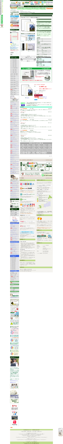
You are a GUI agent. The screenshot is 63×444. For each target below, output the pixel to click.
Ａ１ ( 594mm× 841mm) (14, 62)
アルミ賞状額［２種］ (14, 173)
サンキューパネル (13, 124)
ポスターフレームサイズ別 (24, 12)
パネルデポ (21, 10)
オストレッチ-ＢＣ (14, 135)
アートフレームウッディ (14, 189)
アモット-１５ (14, 151)
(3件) (46, 98)
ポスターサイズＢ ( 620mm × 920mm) (13, 78)
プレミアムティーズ (13, 195)
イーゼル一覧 (28, 441)
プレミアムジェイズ (13, 193)
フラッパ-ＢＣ (15, 145)
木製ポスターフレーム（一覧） (31, 438)
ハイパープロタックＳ (13, 230)
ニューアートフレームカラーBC (14, 187)
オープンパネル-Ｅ (13, 171)
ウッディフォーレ (43, 439)
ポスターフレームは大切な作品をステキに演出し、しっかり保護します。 (41, 0)
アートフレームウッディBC (15, 191)
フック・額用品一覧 (33, 441)
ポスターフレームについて (31, 6)
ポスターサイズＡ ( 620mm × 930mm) (13, 76)
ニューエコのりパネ (14, 228)
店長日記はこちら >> (13, 382)
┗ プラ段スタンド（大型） (15, 276)
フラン (11, 286)
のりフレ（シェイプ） (14, 240)
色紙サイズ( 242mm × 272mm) (13, 90)
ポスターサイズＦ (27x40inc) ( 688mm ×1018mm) (14, 86)
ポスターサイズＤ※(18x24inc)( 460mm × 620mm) (15, 82)
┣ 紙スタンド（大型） (13, 275)
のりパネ (13, 224)
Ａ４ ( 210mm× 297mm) (14, 70)
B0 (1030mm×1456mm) (13, 258)
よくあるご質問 (42, 6)
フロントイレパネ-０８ (14, 139)
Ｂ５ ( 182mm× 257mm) (14, 71)
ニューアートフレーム (14, 181)
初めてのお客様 (37, 6)
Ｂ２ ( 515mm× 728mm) (14, 63)
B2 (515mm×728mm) (13, 263)
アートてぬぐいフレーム (14, 197)
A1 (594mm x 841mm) (32, 12)
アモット (14, 149)
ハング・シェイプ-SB (14, 116)
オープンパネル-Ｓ (14, 167)
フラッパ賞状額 (12, 290)
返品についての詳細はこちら (43, 96)
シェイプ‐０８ (32, 434)
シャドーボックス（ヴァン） (14, 297)
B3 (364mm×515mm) (13, 265)
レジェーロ (14, 147)
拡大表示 (28, 97)
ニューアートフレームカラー (14, 185)
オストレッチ (13, 132)
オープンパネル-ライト (14, 163)
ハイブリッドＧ (14, 232)
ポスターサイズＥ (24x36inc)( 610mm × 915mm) (14, 84)
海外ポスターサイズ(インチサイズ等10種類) (14, 88)
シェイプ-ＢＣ (13, 122)
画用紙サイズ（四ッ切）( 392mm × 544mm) (14, 94)
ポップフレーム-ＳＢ (14, 161)
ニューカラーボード (13, 247)
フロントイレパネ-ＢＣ (14, 141)
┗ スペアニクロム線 (13, 278)
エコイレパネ (13, 102)
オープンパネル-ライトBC (15, 165)
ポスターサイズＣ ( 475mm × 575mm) (13, 80)
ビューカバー (14, 106)
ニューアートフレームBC (14, 183)
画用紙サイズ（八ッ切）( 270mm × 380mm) (14, 92)
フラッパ (14, 143)
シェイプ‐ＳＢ (27, 434)
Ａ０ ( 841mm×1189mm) (14, 60)
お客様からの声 (39, 431)
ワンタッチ (14, 128)
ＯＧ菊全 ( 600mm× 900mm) (14, 73)
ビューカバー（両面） (14, 108)
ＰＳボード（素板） (14, 251)
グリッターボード (14, 253)
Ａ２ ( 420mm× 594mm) (14, 64)
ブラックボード (13, 245)
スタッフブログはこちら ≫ (14, 380)
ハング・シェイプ (14, 114)
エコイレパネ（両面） (14, 104)
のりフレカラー (14, 238)
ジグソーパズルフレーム (14, 292)
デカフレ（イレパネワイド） (14, 155)
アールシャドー (12, 157)
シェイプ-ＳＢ (13, 112)
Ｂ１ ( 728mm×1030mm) (14, 61)
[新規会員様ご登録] (14, 27)
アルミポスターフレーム (24, 11)
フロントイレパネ (13, 137)
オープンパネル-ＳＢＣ (14, 169)
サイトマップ (50, 6)
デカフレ (29, 436)
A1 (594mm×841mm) (13, 262)
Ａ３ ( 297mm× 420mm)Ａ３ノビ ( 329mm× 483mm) (14, 67)
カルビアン (14, 130)
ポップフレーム (12, 159)
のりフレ (14, 236)
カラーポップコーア (14, 249)
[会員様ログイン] (13, 9)
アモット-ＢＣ (13, 153)
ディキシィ (12, 285)
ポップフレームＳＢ (24, 437)
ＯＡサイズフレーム (13, 283)
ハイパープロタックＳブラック (14, 234)
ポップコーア (13, 243)
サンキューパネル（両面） (14, 126)
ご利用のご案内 (29, 431)
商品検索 (12, 52)
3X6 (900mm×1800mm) (13, 257)
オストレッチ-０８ (14, 134)
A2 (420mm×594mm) (13, 264)
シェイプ (13, 110)
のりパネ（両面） (13, 226)
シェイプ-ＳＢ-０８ (14, 120)
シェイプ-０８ (14, 118)
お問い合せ (46, 6)
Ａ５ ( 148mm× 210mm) (14, 72)
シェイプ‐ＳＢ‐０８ (38, 434)
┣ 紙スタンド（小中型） (14, 274)
